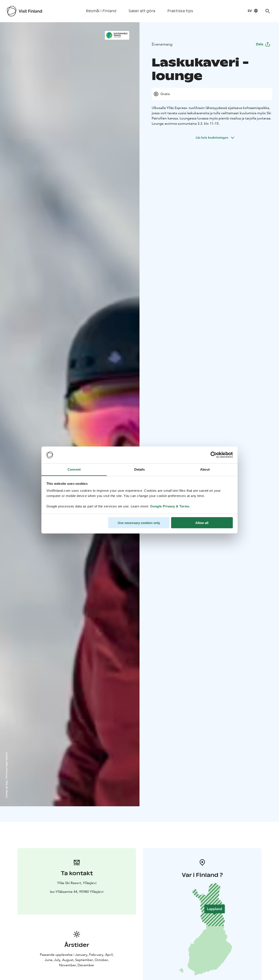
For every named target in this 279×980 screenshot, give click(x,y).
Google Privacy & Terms (169, 506)
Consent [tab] (74, 469)
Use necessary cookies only (139, 523)
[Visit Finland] (24, 11)
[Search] (267, 11)
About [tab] (205, 469)
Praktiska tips (180, 11)
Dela (259, 44)
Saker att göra (142, 11)
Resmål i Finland (101, 11)
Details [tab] (139, 469)
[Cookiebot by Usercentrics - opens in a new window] (214, 455)
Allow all (201, 523)
